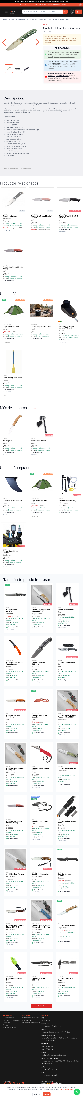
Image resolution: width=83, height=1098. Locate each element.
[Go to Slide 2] (18, 69)
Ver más (42, 1006)
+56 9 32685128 (38, 4)
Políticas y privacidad (49, 1075)
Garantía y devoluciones (11, 1020)
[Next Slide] (37, 42)
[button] (21, 42)
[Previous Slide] (4, 42)
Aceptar (46, 1094)
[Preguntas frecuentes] (80, 4)
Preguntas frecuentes (49, 1069)
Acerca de (6, 1025)
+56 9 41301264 (24, 4)
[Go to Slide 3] (27, 69)
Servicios (6, 1023)
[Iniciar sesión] (72, 12)
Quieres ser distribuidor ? (31, 1023)
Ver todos (32, 408)
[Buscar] (65, 12)
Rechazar (37, 1094)
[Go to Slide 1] (9, 69)
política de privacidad (67, 1089)
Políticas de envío (9, 1028)
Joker (45, 24)
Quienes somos (8, 1018)
